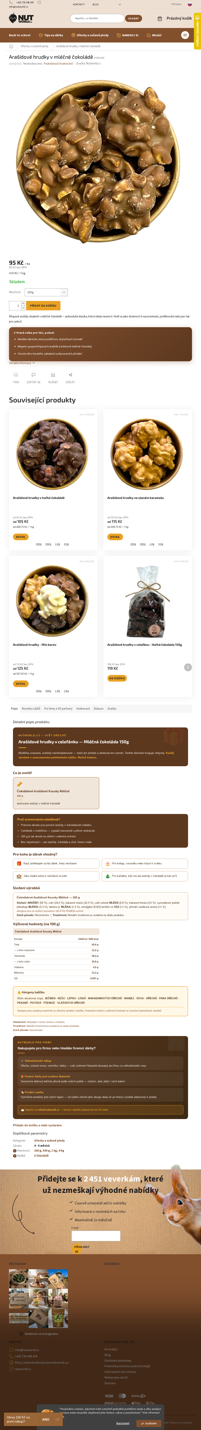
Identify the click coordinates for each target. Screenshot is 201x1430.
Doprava (110, 1383)
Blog (96, 4)
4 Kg (66, 544)
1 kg (54, 1151)
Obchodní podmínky (117, 1361)
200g (39, 544)
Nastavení (122, 1423)
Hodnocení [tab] (83, 709)
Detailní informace (20, 363)
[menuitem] (19, 35)
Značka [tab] (111, 709)
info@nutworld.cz (27, 1350)
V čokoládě (41, 1156)
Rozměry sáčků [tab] (31, 709)
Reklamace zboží (115, 1377)
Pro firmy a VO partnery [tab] (58, 709)
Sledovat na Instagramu (41, 1334)
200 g (37, 1151)
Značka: (88, 63)
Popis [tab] (14, 709)
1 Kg (57, 544)
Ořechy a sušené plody (49, 1141)
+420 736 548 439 (26, 1356)
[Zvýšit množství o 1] (23, 303)
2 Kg (66, 691)
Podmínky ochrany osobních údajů (127, 1366)
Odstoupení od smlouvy (120, 1372)
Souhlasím (151, 1423)
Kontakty (79, 4)
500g (48, 544)
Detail (21, 536)
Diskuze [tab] (98, 709)
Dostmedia (186, 1423)
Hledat (133, 18)
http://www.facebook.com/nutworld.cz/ (42, 1362)
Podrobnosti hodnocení (58, 64)
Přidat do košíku (43, 305)
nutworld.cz (23, 1369)
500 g (46, 1151)
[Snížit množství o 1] (23, 308)
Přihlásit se (78, 1249)
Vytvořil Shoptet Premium (165, 1423)
